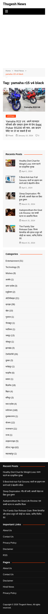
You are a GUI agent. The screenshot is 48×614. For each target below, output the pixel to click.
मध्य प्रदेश (10, 404)
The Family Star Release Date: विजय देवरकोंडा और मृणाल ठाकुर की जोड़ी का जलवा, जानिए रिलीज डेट (30, 232)
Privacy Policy (9, 543)
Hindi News (8, 587)
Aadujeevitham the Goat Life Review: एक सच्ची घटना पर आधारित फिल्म (30, 213)
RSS (5, 555)
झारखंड (8, 348)
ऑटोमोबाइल (11, 116)
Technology (11, 267)
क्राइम (8, 304)
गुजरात (8, 317)
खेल (7, 311)
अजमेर (8, 279)
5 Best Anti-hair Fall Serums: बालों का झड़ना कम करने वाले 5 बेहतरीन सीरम (30, 180)
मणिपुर (8, 398)
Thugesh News (14, 4)
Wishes (9, 273)
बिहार (8, 391)
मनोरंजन (9, 410)
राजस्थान (9, 429)
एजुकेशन (9, 292)
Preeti (10, 135)
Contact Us (8, 537)
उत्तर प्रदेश (10, 286)
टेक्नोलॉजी (10, 354)
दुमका (8, 360)
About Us (7, 530)
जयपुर (8, 335)
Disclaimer (8, 549)
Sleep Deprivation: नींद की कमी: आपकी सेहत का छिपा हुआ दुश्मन (30, 197)
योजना (8, 422)
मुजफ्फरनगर (10, 416)
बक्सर (8, 379)
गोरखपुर (9, 323)
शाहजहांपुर (10, 454)
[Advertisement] (24, 40)
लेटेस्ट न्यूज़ (10, 447)
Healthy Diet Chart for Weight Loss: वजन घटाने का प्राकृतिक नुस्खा (29, 164)
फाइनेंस (8, 373)
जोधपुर (8, 342)
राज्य (7, 435)
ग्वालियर (9, 329)
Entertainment (12, 261)
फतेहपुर (8, 366)
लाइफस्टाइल (10, 441)
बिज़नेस (8, 385)
